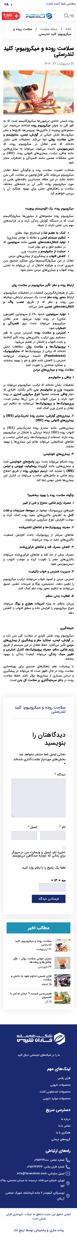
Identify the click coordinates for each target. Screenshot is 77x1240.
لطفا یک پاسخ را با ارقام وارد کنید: (43, 867)
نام (62, 827)
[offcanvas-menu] (71, 16)
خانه (68, 29)
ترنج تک (19, 1230)
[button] (8, 5)
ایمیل (32, 827)
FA (7, 4)
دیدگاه (60, 774)
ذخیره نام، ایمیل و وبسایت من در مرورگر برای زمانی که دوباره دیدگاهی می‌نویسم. (39, 854)
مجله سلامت (48, 29)
